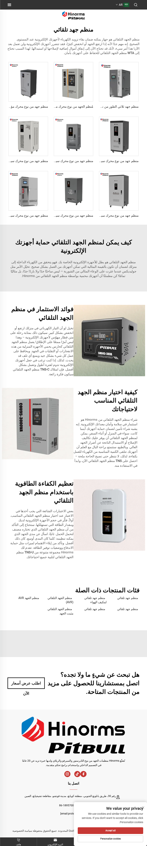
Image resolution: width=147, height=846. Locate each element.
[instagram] (67, 774)
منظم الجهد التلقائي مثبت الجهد (60, 611)
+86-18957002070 (70, 805)
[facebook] (83, 774)
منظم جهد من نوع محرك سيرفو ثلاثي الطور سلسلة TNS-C (99, 161)
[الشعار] (73, 15)
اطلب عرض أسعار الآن (26, 685)
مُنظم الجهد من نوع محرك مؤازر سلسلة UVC (63, 106)
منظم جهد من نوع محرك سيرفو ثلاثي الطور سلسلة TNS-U (54, 161)
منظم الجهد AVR (28, 598)
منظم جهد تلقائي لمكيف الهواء (95, 600)
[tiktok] (77, 774)
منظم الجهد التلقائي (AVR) (60, 600)
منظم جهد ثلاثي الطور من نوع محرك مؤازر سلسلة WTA (101, 106)
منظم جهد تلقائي (127, 598)
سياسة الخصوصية (22, 830)
